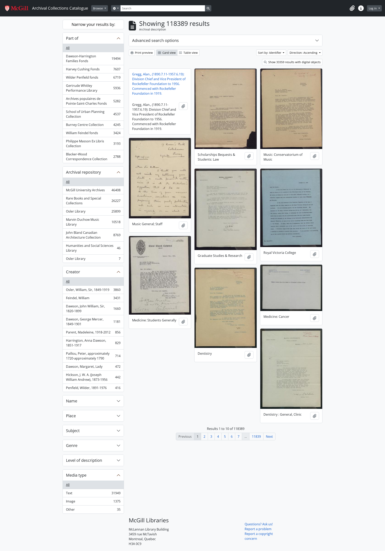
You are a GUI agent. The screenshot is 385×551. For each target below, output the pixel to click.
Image (93, 502)
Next (269, 436)
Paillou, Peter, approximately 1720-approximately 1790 (93, 356)
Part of (72, 38)
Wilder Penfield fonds (93, 78)
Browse (98, 8)
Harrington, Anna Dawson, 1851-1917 (93, 342)
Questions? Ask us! (259, 524)
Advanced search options (155, 40)
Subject (73, 430)
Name (71, 401)
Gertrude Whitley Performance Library (93, 88)
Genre (71, 445)
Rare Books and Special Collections (93, 200)
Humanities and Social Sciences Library (93, 248)
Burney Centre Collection (93, 126)
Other (93, 510)
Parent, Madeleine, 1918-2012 (93, 333)
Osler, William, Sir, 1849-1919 (93, 291)
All (68, 48)
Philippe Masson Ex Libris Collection (93, 143)
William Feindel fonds (93, 134)
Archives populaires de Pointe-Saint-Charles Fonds (93, 101)
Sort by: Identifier (270, 53)
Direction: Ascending (304, 53)
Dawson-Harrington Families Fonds (93, 58)
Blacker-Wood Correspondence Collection (93, 156)
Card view (169, 53)
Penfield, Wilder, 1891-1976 (93, 389)
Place (71, 415)
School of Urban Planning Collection (93, 114)
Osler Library (93, 212)
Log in (373, 8)
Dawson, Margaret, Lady (93, 367)
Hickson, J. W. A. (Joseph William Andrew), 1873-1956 (93, 377)
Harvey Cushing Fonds (93, 70)
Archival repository (83, 172)
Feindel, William (93, 299)
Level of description (84, 460)
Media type (76, 475)
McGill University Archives (93, 191)
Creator (73, 271)
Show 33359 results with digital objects (294, 62)
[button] (352, 8)
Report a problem (258, 529)
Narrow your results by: (93, 24)
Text (93, 494)
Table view (190, 53)
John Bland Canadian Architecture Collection (93, 235)
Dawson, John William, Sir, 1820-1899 (93, 308)
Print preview (143, 53)
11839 (256, 436)
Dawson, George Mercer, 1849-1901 (93, 321)
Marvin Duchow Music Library (93, 222)
